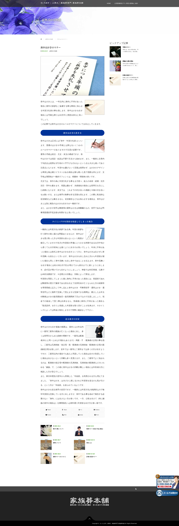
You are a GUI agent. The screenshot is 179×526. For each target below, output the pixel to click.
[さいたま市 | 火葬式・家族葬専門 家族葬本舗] (89, 501)
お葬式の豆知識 (53, 51)
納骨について (57, 442)
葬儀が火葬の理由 (128, 61)
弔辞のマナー (127, 47)
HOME (109, 3)
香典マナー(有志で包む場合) (94, 429)
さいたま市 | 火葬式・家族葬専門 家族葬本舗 (62, 3)
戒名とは (89, 442)
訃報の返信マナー (91, 456)
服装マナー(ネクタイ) (59, 456)
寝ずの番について (58, 429)
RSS (135, 488)
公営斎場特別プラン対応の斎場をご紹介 (126, 3)
